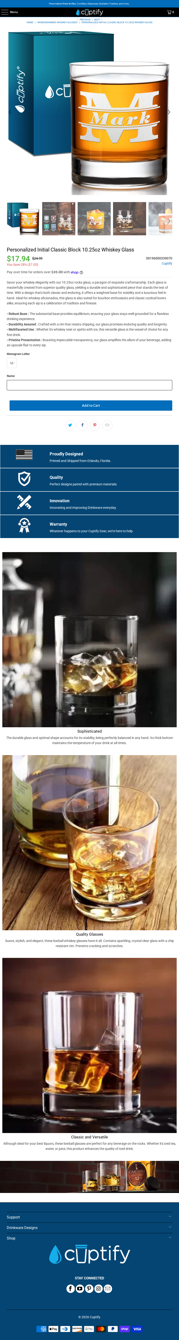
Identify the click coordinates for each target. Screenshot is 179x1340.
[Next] (168, 112)
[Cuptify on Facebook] (70, 1289)
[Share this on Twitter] (70, 425)
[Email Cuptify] (108, 1289)
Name (11, 376)
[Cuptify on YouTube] (80, 1289)
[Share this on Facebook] (83, 425)
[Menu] (2, 12)
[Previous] (10, 112)
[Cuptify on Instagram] (98, 1289)
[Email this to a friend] (107, 425)
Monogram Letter (18, 354)
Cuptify (167, 264)
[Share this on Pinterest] (95, 425)
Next (97, 19)
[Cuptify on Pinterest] (89, 1289)
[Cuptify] (89, 12)
